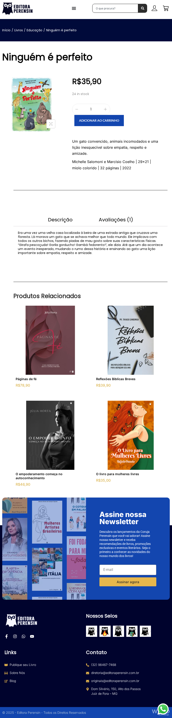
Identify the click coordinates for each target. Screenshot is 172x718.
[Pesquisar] (142, 8)
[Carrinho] (166, 8)
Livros (18, 30)
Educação (34, 30)
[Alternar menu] (74, 8)
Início (6, 30)
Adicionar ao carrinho (99, 120)
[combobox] (115, 8)
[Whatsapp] (24, 636)
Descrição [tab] (60, 219)
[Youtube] (32, 636)
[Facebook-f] (6, 636)
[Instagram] (15, 636)
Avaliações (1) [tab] (116, 219)
